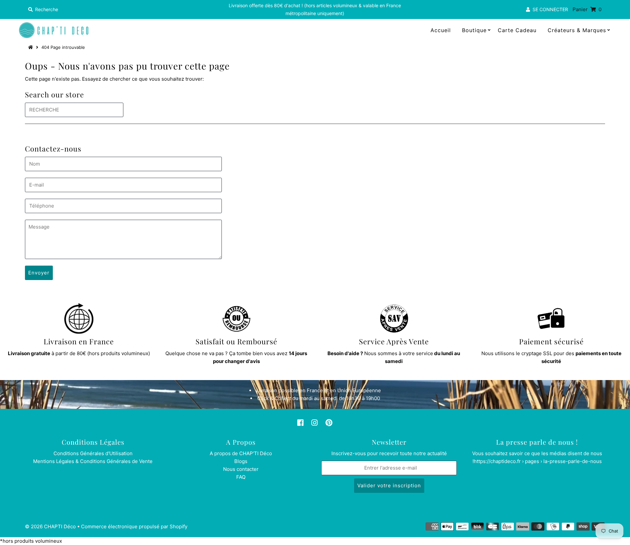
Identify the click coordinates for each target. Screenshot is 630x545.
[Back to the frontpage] (31, 47)
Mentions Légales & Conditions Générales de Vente (93, 461)
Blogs (240, 461)
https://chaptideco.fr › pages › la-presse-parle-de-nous (538, 461)
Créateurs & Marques (577, 30)
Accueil (440, 30)
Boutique (474, 30)
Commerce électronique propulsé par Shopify (134, 526)
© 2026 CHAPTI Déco (50, 526)
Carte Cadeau (517, 30)
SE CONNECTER (549, 9)
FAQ (240, 477)
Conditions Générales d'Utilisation (93, 453)
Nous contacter (241, 469)
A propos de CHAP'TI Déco (241, 453)
